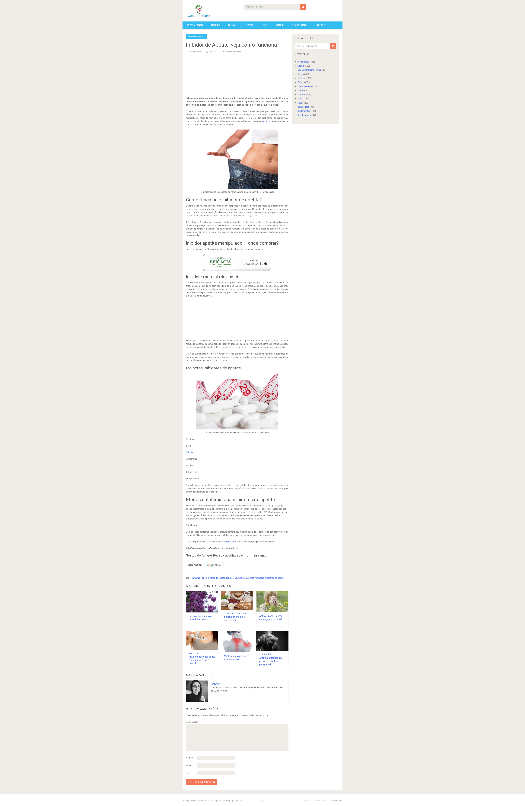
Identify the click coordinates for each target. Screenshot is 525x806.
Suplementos (304, 111)
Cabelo (215, 25)
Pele (265, 25)
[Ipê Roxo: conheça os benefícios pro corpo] (202, 601)
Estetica (301, 78)
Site (188, 773)
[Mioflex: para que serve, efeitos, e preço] (237, 641)
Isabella (215, 684)
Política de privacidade (332, 800)
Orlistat (189, 452)
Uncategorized (304, 115)
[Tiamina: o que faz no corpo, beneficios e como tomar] (237, 600)
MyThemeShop (237, 800)
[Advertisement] (237, 75)
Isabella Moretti (195, 52)
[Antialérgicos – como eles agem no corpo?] (272, 601)
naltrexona (267, 121)
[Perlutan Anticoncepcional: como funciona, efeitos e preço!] (202, 640)
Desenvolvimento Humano (310, 70)
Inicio (317, 800)
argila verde (230, 541)
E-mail (189, 765)
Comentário (192, 722)
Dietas (232, 25)
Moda (300, 90)
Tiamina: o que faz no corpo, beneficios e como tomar (235, 616)
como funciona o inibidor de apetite (208, 578)
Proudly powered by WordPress (196, 800)
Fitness (249, 25)
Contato (321, 25)
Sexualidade (299, 25)
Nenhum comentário (233, 52)
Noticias (301, 94)
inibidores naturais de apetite (240, 578)
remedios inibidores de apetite (270, 578)
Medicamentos (197, 36)
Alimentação (195, 25)
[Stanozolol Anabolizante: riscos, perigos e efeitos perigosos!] (272, 641)
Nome (189, 757)
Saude (280, 25)
